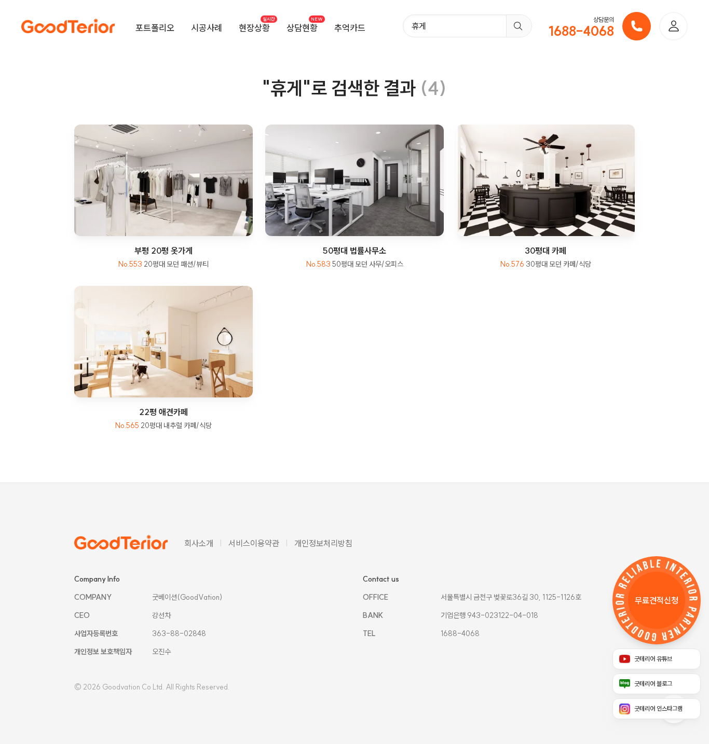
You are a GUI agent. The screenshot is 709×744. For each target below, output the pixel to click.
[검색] (518, 26)
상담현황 (302, 27)
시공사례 (206, 27)
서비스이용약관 (253, 543)
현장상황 (254, 27)
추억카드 (349, 27)
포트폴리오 (154, 27)
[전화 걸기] (636, 26)
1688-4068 (581, 31)
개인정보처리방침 (323, 543)
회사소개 (198, 543)
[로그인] (673, 26)
